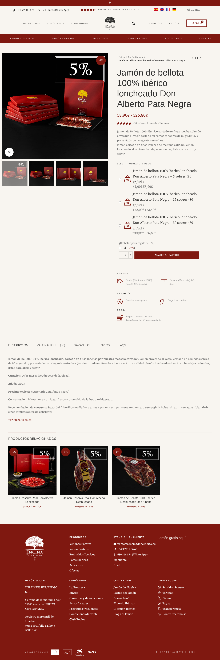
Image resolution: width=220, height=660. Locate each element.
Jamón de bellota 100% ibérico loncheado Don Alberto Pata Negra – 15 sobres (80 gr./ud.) (165, 199)
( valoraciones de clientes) (151, 123)
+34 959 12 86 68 (26, 10)
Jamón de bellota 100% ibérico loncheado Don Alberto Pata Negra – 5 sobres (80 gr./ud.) (165, 176)
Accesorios (173, 38)
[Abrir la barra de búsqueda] (133, 22)
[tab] (18, 345)
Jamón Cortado (63, 38)
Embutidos (101, 38)
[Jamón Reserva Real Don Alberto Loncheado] (32, 470)
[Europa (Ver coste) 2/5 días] (164, 281)
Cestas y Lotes (137, 38)
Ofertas (205, 38)
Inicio (122, 57)
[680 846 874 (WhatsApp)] (39, 10)
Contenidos (80, 23)
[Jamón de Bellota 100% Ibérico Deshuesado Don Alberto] (136, 470)
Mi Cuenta (193, 9)
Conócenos (55, 23)
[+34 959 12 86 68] (14, 10)
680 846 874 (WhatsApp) (56, 10)
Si (129, 248)
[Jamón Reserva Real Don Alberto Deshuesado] (84, 470)
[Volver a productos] (196, 58)
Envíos (174, 23)
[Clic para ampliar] (9, 152)
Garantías (154, 23)
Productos (31, 23)
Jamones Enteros (21, 38)
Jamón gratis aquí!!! (173, 538)
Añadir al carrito (167, 255)
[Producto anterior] (192, 58)
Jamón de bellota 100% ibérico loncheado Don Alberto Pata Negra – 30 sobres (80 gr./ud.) (165, 223)
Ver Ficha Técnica (19, 420)
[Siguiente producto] (201, 58)
